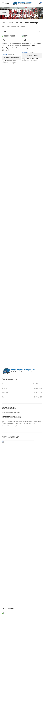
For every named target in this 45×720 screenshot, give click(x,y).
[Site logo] (22, 3)
